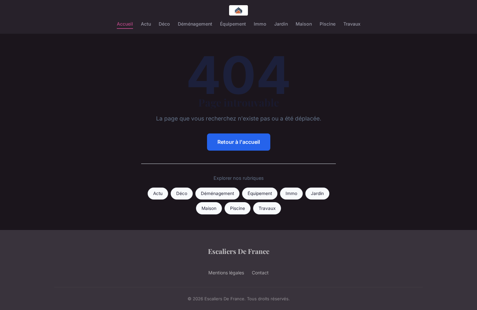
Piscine (328, 24)
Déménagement (195, 24)
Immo (260, 24)
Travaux (352, 24)
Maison (304, 24)
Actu (146, 24)
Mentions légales (226, 272)
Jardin (281, 24)
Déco (164, 24)
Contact (260, 272)
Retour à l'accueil (238, 142)
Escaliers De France (238, 251)
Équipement (233, 24)
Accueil (125, 24)
